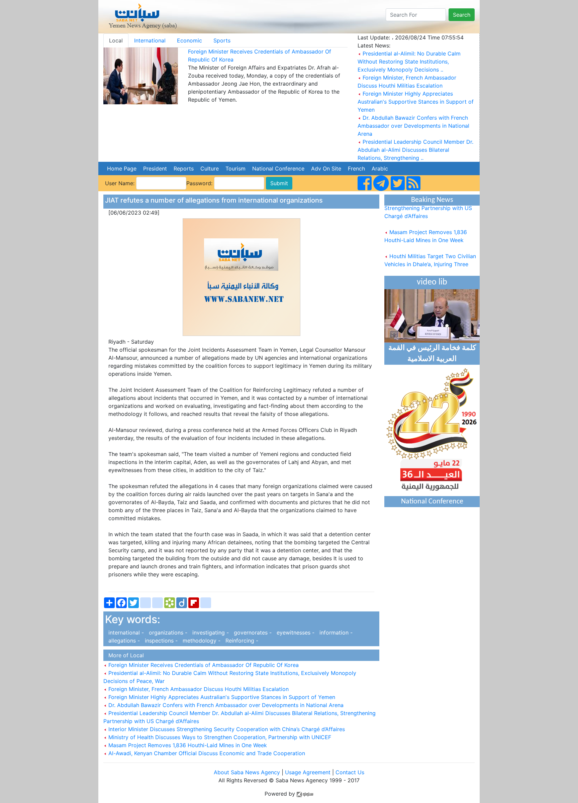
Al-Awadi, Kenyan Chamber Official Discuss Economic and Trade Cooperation (206, 753)
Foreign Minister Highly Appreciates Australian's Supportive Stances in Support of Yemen (416, 101)
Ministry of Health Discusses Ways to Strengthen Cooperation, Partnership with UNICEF (219, 737)
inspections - (160, 640)
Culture (209, 168)
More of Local (124, 655)
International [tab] (150, 40)
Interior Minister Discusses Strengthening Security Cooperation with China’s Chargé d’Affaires (226, 729)
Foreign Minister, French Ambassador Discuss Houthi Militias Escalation (198, 689)
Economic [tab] (189, 40)
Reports (183, 168)
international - (125, 632)
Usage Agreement (307, 772)
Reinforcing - (240, 640)
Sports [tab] (221, 40)
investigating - (209, 632)
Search (461, 14)
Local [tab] (116, 40)
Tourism (235, 168)
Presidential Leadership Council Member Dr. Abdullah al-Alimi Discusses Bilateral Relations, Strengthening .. (415, 149)
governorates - (251, 632)
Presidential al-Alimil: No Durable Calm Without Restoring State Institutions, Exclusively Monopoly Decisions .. (409, 61)
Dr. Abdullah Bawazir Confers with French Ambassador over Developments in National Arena (413, 125)
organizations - (167, 632)
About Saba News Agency (248, 772)
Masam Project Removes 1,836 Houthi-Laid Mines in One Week (187, 745)
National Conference (278, 168)
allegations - (123, 640)
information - (334, 632)
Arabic (379, 168)
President (155, 168)
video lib (432, 282)
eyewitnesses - (294, 632)
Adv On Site (326, 168)
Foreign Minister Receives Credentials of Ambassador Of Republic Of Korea (203, 665)
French (356, 168)
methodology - (200, 640)
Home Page (122, 168)
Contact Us (349, 772)
